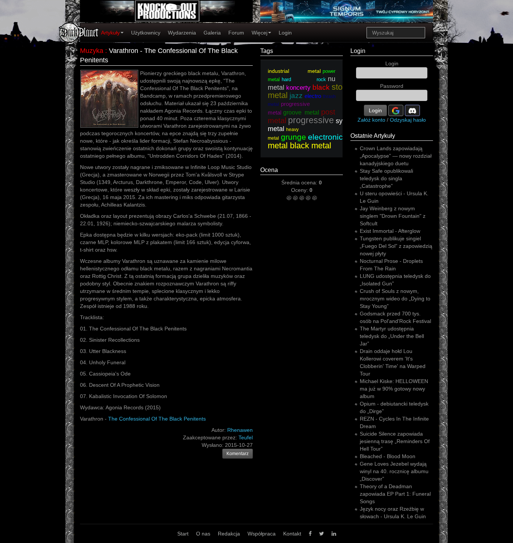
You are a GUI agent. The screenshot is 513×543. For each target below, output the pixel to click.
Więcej (259, 33)
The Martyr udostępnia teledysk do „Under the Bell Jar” (392, 336)
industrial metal (294, 71)
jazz (296, 96)
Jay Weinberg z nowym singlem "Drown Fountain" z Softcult (392, 215)
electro (313, 96)
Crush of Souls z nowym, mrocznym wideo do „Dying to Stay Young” (395, 298)
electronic (325, 137)
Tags (266, 51)
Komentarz (237, 453)
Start (183, 534)
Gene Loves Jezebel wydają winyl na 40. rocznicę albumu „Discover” (394, 471)
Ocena (269, 170)
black (321, 87)
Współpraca (261, 534)
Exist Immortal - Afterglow (390, 231)
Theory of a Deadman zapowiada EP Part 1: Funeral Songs (395, 493)
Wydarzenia (182, 33)
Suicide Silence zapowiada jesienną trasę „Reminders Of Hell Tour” (395, 441)
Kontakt (292, 534)
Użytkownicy (145, 33)
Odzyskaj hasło (408, 120)
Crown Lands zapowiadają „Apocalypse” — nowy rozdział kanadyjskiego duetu (396, 155)
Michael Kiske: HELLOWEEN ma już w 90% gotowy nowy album (394, 388)
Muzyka (91, 50)
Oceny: (300, 190)
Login (285, 33)
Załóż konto (371, 120)
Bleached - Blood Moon (387, 456)
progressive (311, 120)
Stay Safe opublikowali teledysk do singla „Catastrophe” (386, 178)
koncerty (298, 87)
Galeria (212, 33)
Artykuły (110, 33)
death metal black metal (330, 141)
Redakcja (229, 534)
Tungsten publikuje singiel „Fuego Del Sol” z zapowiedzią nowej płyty (396, 245)
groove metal (301, 112)
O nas (203, 534)
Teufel (245, 437)
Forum (236, 33)
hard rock (304, 79)
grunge (293, 137)
